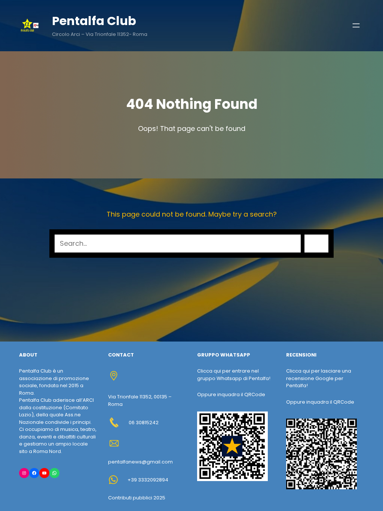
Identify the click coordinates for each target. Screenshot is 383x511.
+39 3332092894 (148, 479)
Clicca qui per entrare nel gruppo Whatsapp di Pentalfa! (233, 374)
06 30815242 (144, 422)
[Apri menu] (356, 25)
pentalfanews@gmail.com (140, 461)
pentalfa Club (94, 20)
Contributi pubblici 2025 (136, 497)
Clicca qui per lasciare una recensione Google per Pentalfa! (318, 378)
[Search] (316, 244)
